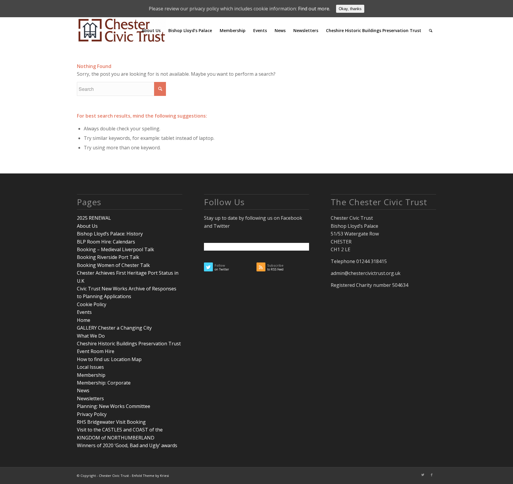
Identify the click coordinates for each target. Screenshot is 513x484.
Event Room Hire (95, 351)
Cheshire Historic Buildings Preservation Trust (129, 343)
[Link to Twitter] (422, 474)
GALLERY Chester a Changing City (114, 328)
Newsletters (90, 398)
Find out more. (314, 8)
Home (83, 320)
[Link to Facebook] (431, 474)
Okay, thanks (350, 9)
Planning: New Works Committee (113, 406)
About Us (87, 226)
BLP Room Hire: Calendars (106, 241)
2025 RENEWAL (94, 218)
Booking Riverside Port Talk (108, 257)
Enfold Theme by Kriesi (150, 475)
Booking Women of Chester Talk (113, 265)
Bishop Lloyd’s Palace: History (110, 233)
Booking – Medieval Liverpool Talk (115, 249)
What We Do (91, 336)
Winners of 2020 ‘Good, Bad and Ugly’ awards (127, 445)
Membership (91, 375)
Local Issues (90, 367)
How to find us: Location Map (109, 359)
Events (84, 312)
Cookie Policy (91, 304)
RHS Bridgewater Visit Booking (111, 422)
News (83, 390)
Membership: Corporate (104, 382)
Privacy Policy (92, 414)
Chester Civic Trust (114, 475)
